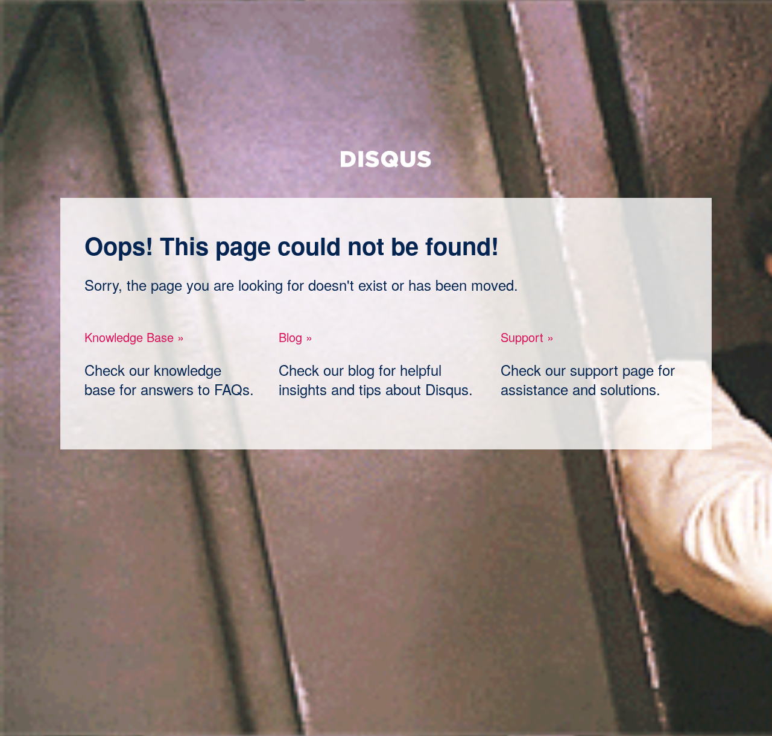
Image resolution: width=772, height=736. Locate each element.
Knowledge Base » (134, 337)
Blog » (295, 337)
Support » (527, 337)
